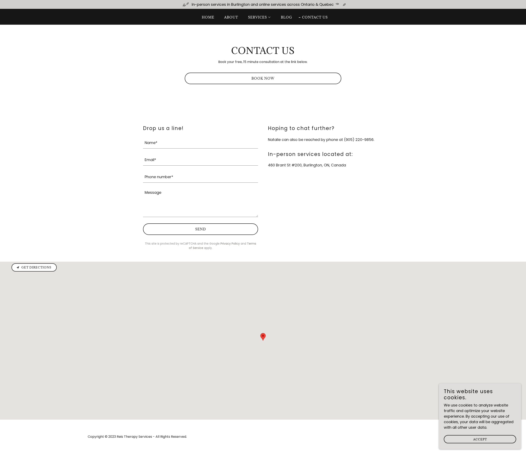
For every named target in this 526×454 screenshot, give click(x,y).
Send (200, 229)
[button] (258, 17)
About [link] (231, 17)
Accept (480, 439)
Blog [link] (286, 17)
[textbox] (200, 142)
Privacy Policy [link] (230, 244)
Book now (263, 78)
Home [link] (208, 17)
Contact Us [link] (315, 17)
